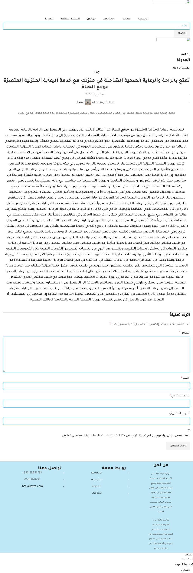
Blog (175, 68)
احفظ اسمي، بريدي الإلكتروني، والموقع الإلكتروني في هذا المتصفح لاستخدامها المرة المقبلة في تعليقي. (125, 435)
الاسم (185, 378)
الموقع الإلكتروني (179, 413)
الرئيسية (186, 68)
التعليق (184, 333)
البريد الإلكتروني (180, 396)
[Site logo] (171, 8)
